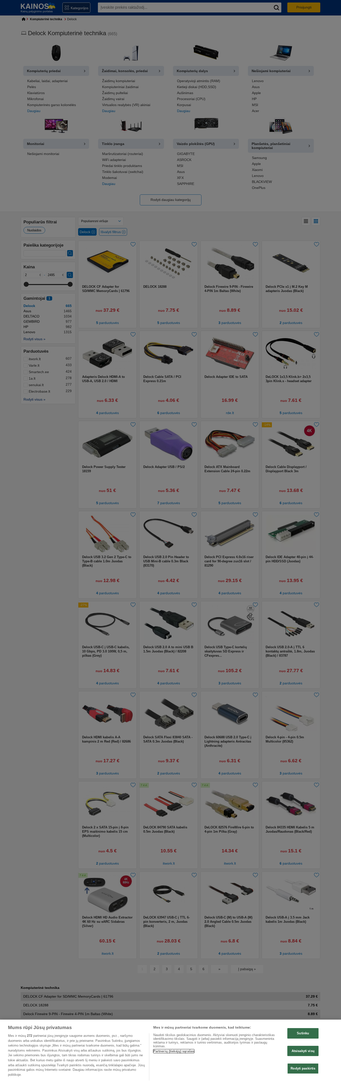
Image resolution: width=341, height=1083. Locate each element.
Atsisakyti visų (303, 1051)
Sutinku (303, 1033)
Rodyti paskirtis (303, 1069)
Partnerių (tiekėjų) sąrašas (173, 1051)
